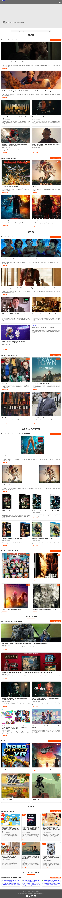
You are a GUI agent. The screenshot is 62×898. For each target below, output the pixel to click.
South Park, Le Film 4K (8, 579)
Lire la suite (4, 68)
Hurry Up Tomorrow (38, 579)
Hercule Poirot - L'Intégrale (39, 417)
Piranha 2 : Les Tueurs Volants (10, 186)
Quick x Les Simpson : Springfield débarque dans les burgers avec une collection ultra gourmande (10, 829)
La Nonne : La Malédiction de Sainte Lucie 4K (44, 609)
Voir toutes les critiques (55, 158)
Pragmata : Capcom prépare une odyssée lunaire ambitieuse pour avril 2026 (25, 643)
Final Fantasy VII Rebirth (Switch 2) (42, 769)
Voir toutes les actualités (55, 39)
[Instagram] (32, 896)
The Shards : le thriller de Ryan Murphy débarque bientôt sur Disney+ (23, 259)
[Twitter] (30, 896)
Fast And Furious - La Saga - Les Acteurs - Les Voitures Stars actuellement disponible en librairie (30, 829)
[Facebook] (27, 896)
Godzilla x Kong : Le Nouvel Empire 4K (12, 609)
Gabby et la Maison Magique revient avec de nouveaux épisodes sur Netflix (13, 342)
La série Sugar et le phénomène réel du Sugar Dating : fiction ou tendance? (30, 857)
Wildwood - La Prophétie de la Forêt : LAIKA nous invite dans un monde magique (27, 91)
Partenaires (29, 891)
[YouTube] (35, 896)
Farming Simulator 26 (7, 799)
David (34, 186)
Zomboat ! (4, 383)
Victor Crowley (6, 220)
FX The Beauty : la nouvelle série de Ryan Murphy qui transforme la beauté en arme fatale (30, 288)
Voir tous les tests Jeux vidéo (54, 740)
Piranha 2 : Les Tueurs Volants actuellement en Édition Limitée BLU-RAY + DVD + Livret (29, 456)
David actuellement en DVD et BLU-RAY (14, 485)
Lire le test (4, 580)
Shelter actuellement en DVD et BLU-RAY (42, 538)
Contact (24, 891)
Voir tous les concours (55, 877)
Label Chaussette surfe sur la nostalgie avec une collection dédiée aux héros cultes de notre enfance (51, 829)
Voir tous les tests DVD (55, 550)
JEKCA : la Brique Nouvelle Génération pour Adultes (9, 857)
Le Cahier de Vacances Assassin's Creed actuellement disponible (51, 857)
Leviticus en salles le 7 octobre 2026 (13, 62)
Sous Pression (6, 417)
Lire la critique (5, 192)
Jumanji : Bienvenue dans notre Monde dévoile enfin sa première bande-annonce (15, 117)
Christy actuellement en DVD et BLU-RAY (12, 538)
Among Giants (36, 799)
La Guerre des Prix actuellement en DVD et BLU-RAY (45, 510)
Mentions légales (35, 891)
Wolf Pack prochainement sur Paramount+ (43, 327)
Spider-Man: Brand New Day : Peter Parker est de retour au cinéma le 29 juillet (14, 145)
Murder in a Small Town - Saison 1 (41, 383)
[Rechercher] (49, 31)
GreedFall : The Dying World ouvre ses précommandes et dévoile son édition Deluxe (28, 672)
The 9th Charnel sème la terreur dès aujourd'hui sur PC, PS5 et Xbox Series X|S (45, 699)
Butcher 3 (35, 220)
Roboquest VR (6, 769)
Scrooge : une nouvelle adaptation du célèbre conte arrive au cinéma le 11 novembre (45, 117)
